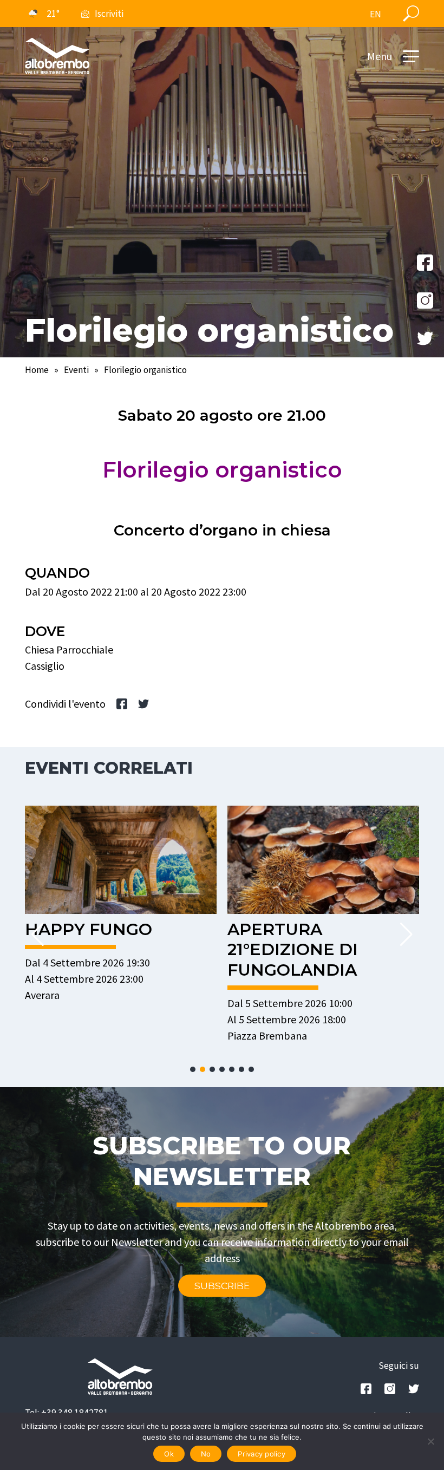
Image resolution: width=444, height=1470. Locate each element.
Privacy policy (261, 1453)
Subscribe (222, 1285)
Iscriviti (109, 13)
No (206, 1453)
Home (37, 370)
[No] (430, 1441)
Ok (169, 1453)
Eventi (76, 370)
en (375, 14)
